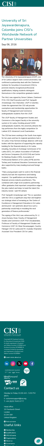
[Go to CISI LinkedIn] (7, 363)
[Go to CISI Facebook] (32, 363)
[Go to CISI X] (20, 363)
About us (9, 441)
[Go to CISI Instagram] (13, 363)
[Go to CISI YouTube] (26, 363)
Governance (10, 444)
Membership (10, 430)
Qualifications (11, 433)
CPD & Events (11, 435)
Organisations (11, 438)
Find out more (11, 422)
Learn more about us (13, 357)
